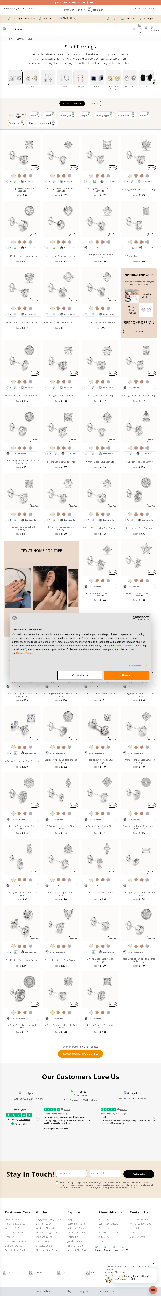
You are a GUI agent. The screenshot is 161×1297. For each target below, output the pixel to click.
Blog (69, 1219)
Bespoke (9, 1236)
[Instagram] (116, 1249)
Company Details (106, 1291)
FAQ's (101, 1241)
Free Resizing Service (16, 1250)
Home (11, 38)
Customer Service (139, 1219)
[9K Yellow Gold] (19, 175)
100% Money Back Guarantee (19, 8)
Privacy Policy (24, 653)
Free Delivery (12, 1219)
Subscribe (139, 1174)
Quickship (14, 122)
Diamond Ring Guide (46, 1232)
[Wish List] (140, 29)
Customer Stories (76, 1223)
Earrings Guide (44, 1223)
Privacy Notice (128, 1187)
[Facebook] (98, 1249)
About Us (103, 1219)
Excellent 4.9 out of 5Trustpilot (83, 9)
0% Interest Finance (15, 1241)
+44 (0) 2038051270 (140, 1223)
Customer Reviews (108, 1223)
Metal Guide (42, 1241)
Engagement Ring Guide (48, 1219)
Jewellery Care (74, 1241)
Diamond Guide (44, 1236)
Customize (78, 675)
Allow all (126, 675)
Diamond (94, 103)
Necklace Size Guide (47, 1250)
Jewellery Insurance (15, 1232)
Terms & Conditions (42, 1291)
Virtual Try (103, 1236)
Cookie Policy (123, 645)
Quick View (34, 167)
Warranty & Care (13, 1228)
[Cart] (146, 29)
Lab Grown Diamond (72, 103)
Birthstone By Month (78, 1228)
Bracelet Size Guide (77, 1250)
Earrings (21, 38)
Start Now (139, 331)
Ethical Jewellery (106, 1228)
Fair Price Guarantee (109, 1232)
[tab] (27, 1095)
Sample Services (13, 1245)
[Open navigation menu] (155, 29)
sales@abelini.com (139, 1228)
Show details (135, 665)
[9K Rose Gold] (24, 175)
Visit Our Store (137, 1236)
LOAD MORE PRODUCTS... (80, 1054)
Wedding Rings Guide (47, 1228)
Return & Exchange (15, 1223)
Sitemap (124, 1291)
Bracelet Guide (44, 1245)
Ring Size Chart (75, 1245)
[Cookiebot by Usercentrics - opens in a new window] (135, 617)
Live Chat (134, 1232)
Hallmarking (73, 1236)
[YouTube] (125, 1249)
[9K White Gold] (13, 175)
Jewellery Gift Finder (77, 1232)
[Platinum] (30, 175)
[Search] (134, 29)
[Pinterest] (107, 1249)
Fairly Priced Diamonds (145, 8)
